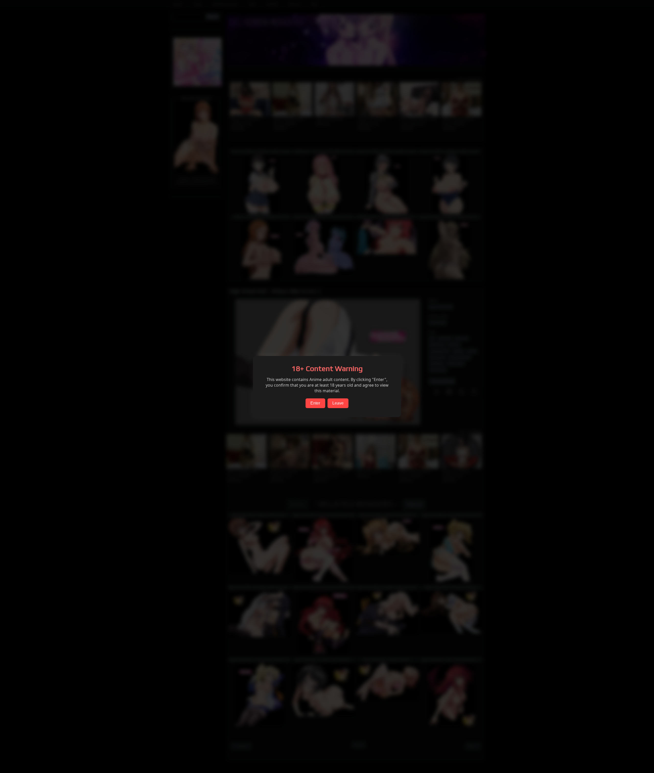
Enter (315, 403)
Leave (338, 403)
